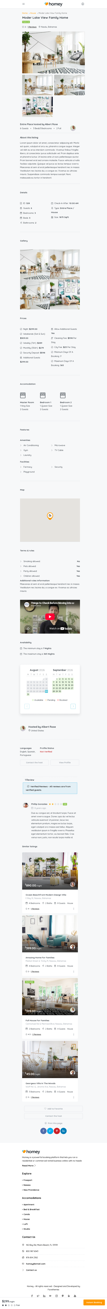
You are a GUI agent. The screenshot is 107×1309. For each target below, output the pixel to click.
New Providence (31, 1190)
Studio (27, 1229)
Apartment (29, 1204)
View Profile (65, 762)
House (27, 1219)
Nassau (27, 1185)
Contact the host (34, 762)
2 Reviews (36, 1034)
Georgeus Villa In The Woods (40, 1083)
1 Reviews (32, 27)
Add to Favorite (55, 1109)
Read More (28, 1165)
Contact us (31, 1270)
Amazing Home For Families (40, 957)
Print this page (54, 1123)
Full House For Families (37, 1020)
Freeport (28, 1180)
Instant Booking (94, 1302)
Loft (26, 1224)
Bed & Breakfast (32, 1209)
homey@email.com (35, 1264)
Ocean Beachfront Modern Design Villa (46, 894)
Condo (27, 1214)
